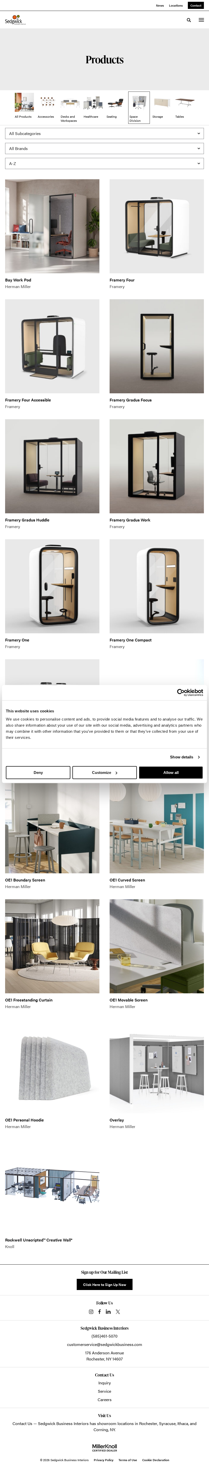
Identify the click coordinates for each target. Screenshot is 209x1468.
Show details (181, 757)
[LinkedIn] (108, 1311)
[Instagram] (91, 1312)
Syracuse (167, 1423)
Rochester (148, 1423)
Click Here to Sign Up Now (104, 1284)
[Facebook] (99, 1311)
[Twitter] (118, 1312)
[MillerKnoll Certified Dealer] (104, 1448)
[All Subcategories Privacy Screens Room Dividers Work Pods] (104, 133)
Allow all (171, 772)
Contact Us (22, 1423)
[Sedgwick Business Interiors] (15, 20)
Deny (38, 772)
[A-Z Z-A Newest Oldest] (104, 163)
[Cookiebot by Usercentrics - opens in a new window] (181, 692)
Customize (101, 772)
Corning (101, 1429)
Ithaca (182, 1423)
